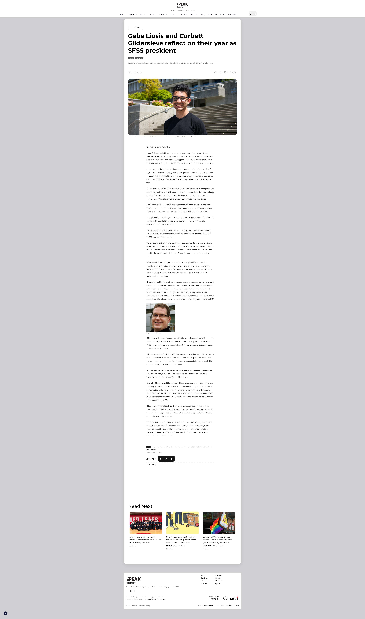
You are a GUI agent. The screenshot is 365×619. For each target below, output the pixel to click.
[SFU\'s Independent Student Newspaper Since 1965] (153, 580)
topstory (153, 449)
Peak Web (134, 543)
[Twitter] (166, 459)
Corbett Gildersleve (157, 447)
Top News (139, 58)
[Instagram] (130, 591)
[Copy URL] (172, 459)
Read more (133, 546)
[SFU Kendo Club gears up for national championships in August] (146, 523)
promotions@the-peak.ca (156, 599)
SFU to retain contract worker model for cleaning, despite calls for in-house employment (181, 540)
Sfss (148, 449)
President (208, 447)
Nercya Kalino (200, 447)
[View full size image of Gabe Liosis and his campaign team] (160, 317)
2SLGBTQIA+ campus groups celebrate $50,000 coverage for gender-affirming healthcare (217, 540)
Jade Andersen (191, 447)
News (131, 58)
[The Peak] (182, 5)
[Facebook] (161, 459)
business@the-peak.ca (154, 597)
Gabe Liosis (167, 447)
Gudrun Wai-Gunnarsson (178, 447)
